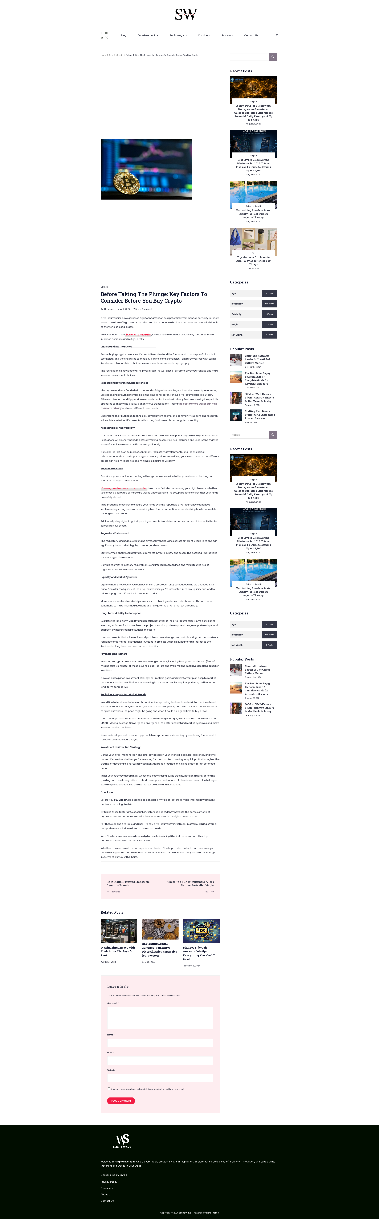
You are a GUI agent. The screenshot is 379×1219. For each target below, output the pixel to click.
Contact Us (251, 35)
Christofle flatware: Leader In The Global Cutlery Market (257, 359)
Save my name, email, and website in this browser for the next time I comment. (147, 1089)
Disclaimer (107, 1188)
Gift (253, 253)
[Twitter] (106, 38)
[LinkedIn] (102, 38)
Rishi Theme (212, 1212)
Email (110, 1052)
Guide (248, 206)
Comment (113, 1003)
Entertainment (146, 35)
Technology (177, 35)
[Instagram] (106, 33)
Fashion (203, 35)
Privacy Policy (109, 1181)
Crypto (104, 287)
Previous (115, 891)
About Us (106, 1194)
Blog (123, 35)
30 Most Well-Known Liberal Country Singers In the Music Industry (259, 397)
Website (111, 1070)
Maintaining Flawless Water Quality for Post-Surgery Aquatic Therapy (253, 214)
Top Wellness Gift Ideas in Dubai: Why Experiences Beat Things (253, 261)
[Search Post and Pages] (277, 35)
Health (258, 206)
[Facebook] (102, 33)
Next (207, 891)
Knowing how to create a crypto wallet (124, 488)
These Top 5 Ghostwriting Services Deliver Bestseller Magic (190, 883)
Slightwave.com (125, 1161)
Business (227, 35)
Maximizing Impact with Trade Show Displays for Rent (118, 951)
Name (110, 1035)
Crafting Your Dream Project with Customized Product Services (260, 415)
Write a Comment (143, 309)
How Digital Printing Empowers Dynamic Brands (128, 883)
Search (273, 57)
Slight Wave (185, 1212)
